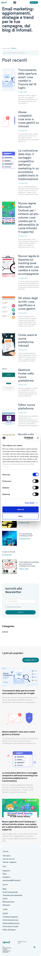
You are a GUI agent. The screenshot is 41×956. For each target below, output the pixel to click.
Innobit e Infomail (8, 552)
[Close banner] (38, 438)
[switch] (36, 481)
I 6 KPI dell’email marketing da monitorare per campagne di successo (29, 564)
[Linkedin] (34, 947)
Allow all (20, 509)
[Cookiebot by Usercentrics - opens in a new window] (25, 438)
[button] (14, 2)
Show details (29, 503)
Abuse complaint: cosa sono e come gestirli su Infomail (28, 119)
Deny (20, 516)
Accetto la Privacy (14, 607)
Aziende (5, 632)
